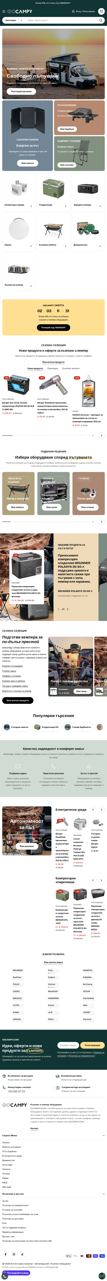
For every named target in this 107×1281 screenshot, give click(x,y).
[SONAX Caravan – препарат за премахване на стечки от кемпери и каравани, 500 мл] (88, 391)
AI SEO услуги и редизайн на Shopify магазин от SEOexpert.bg (30, 1267)
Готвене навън (9, 671)
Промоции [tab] (52, 368)
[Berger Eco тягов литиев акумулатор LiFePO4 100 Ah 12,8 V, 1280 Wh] (18, 385)
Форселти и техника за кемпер (16, 691)
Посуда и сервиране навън (15, 686)
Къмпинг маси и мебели (13, 681)
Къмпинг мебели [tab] (70, 368)
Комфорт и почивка (11, 676)
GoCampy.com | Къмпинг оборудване (53, 1264)
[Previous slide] (93, 435)
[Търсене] (101, 20)
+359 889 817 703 (16, 1091)
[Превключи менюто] (4, 11)
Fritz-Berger (8, 399)
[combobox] (53, 20)
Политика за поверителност (82, 1056)
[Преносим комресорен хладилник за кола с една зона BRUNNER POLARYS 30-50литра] (27, 565)
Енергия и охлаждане (12, 666)
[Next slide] (101, 435)
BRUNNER (16, 583)
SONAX (75, 411)
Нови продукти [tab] (35, 368)
